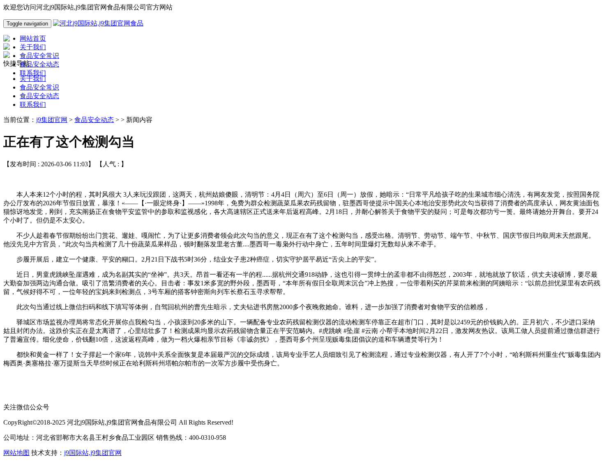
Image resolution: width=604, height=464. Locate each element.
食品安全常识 (39, 87)
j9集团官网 (51, 119)
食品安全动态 (39, 95)
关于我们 (33, 78)
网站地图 (16, 452)
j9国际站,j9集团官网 (93, 452)
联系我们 (33, 104)
